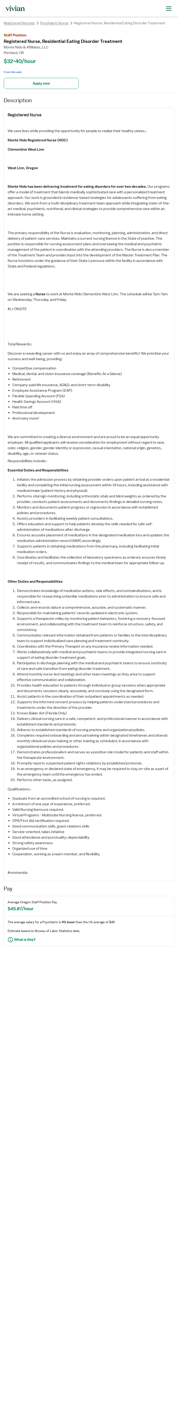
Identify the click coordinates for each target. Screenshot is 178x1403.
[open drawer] (168, 8)
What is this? (24, 939)
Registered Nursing (19, 23)
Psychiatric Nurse (54, 23)
